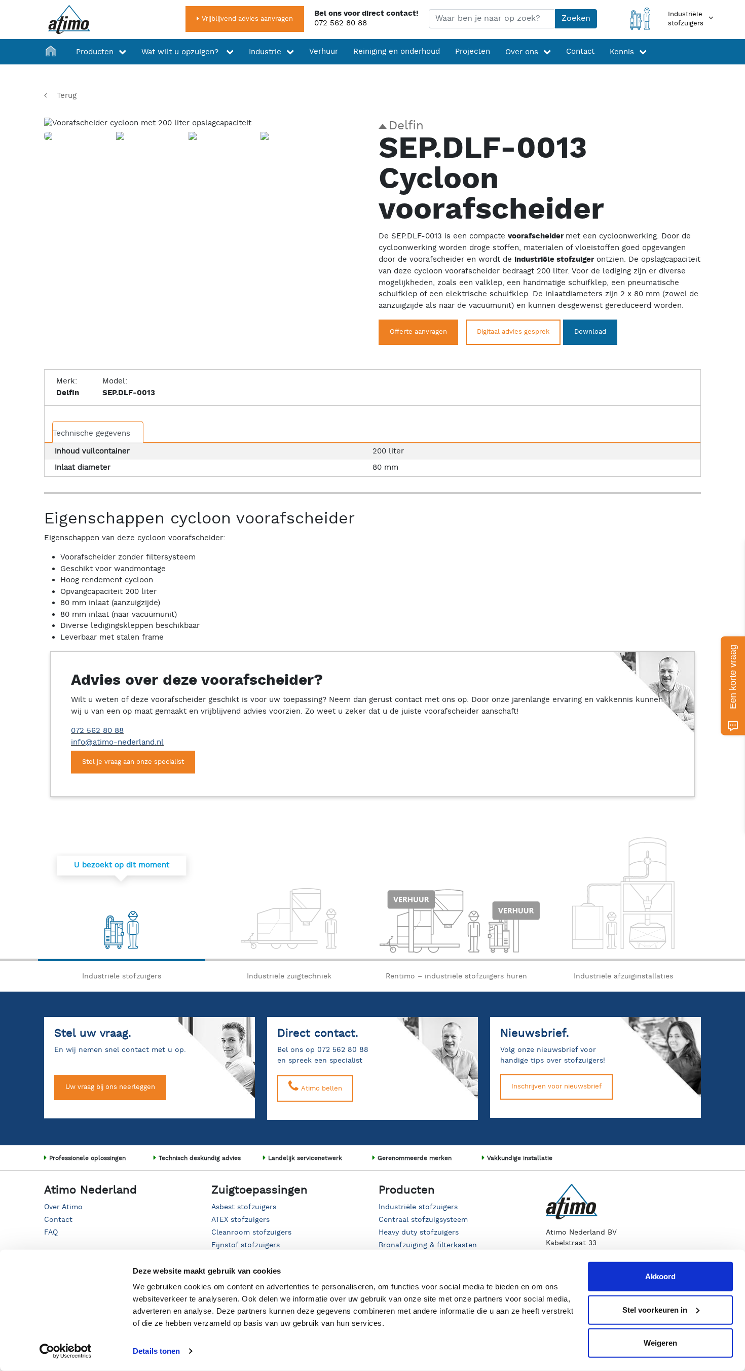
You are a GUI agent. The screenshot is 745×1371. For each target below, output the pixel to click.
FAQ (51, 1232)
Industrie (265, 52)
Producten (95, 52)
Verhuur (323, 51)
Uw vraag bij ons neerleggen (110, 1087)
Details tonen (156, 1351)
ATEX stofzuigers (240, 1219)
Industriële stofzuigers (418, 1207)
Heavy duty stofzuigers (419, 1232)
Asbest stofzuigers (243, 1207)
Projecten (472, 51)
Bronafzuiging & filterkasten (428, 1245)
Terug (67, 95)
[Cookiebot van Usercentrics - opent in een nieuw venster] (65, 1351)
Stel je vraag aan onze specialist (133, 762)
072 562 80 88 (340, 23)
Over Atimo (63, 1207)
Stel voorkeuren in (654, 1309)
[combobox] (492, 18)
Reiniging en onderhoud (396, 51)
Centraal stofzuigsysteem (423, 1219)
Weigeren (660, 1343)
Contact (580, 51)
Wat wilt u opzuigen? (181, 52)
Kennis (622, 52)
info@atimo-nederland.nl (117, 742)
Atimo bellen (320, 1088)
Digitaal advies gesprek (513, 332)
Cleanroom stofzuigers (251, 1232)
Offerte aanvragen (418, 332)
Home (53, 52)
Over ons (521, 52)
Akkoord (660, 1276)
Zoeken (576, 18)
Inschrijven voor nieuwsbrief (556, 1086)
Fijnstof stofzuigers (245, 1245)
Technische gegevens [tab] (91, 433)
